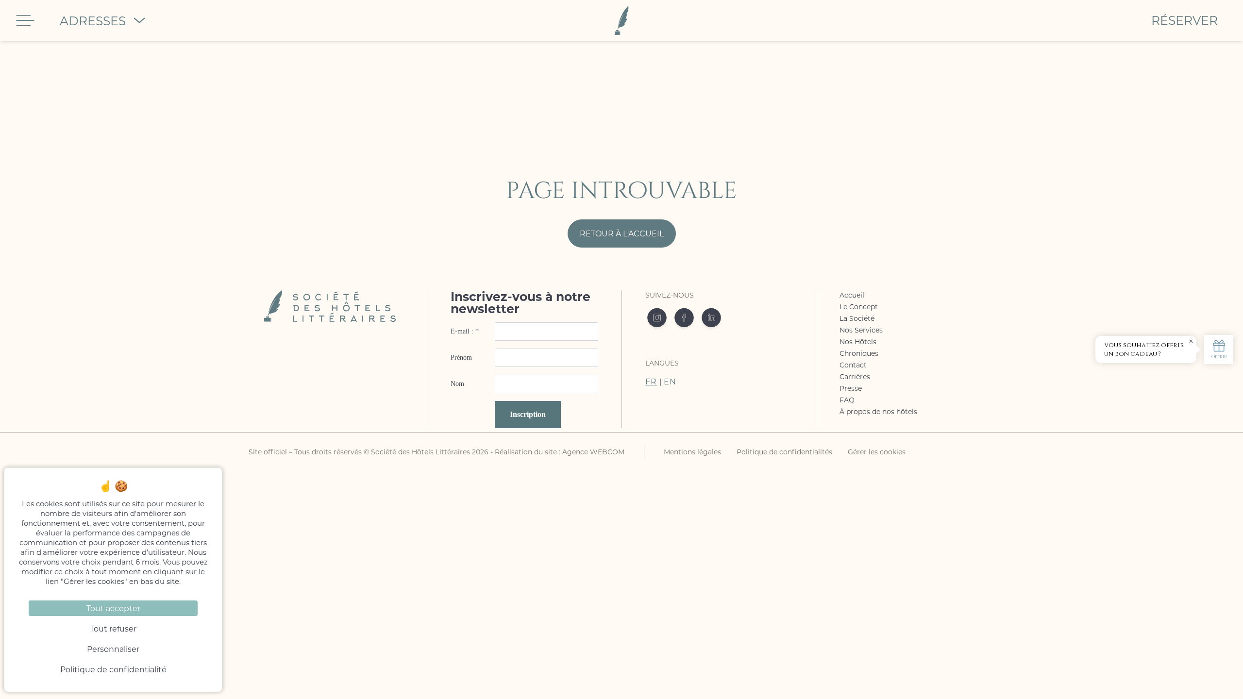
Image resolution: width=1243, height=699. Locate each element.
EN (670, 381)
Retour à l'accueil (622, 233)
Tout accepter (113, 608)
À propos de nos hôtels (878, 411)
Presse (851, 388)
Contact (853, 364)
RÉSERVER (1184, 20)
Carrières (855, 376)
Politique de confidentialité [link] (113, 669)
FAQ (847, 399)
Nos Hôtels (858, 341)
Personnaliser (113, 649)
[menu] (25, 20)
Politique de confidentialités (784, 451)
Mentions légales (692, 451)
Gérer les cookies (877, 451)
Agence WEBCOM (593, 451)
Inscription (528, 414)
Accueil (852, 295)
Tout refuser (113, 628)
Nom (457, 383)
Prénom (461, 357)
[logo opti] (610, 20)
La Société (857, 318)
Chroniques (859, 353)
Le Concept (859, 306)
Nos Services (861, 329)
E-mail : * (465, 331)
